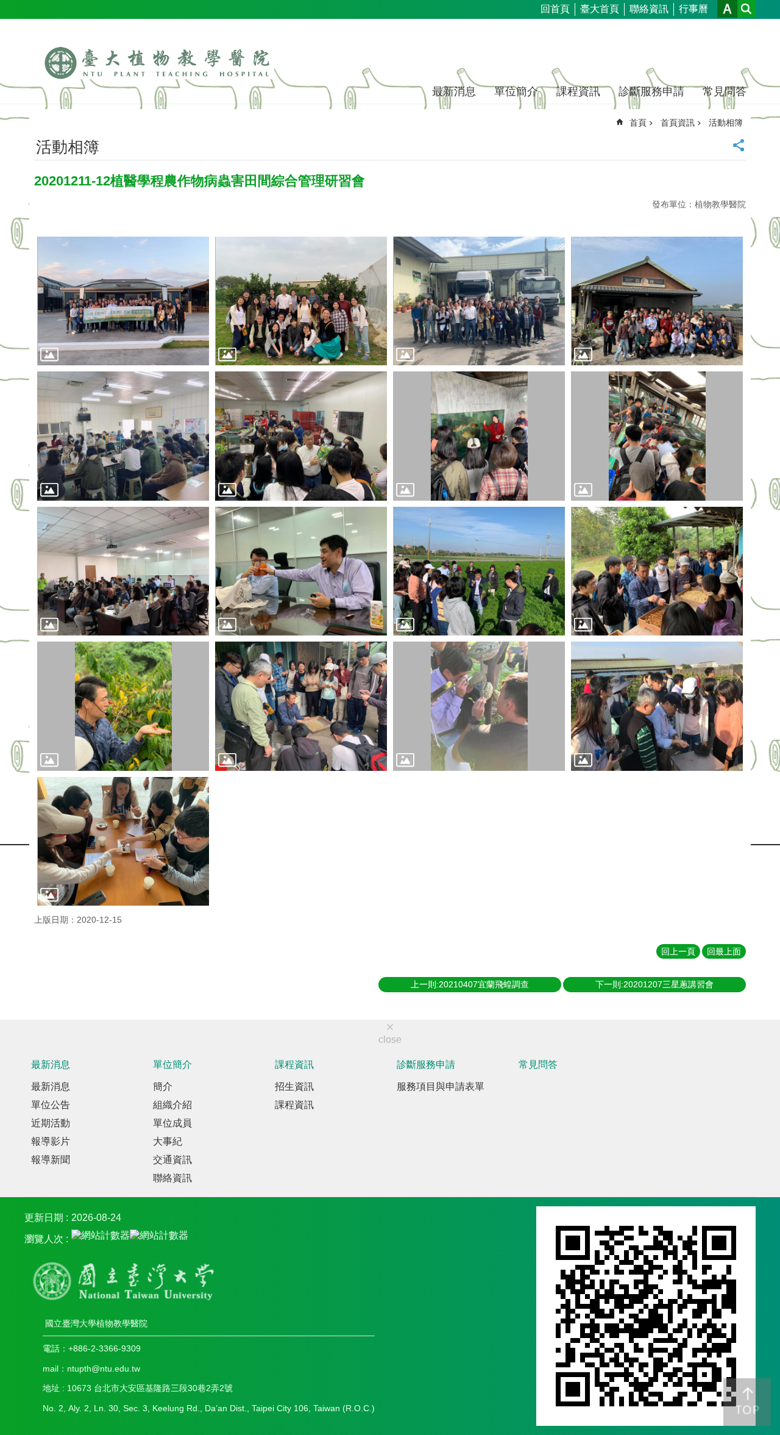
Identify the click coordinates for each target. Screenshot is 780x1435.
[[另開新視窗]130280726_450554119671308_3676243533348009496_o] (301, 571)
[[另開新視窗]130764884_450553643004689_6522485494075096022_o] (479, 436)
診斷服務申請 (651, 91)
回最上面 (724, 951)
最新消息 (454, 91)
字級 (727, 9)
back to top (747, 1402)
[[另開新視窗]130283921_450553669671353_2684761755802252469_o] (301, 706)
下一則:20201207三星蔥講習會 (654, 984)
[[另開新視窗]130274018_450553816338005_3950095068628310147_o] (479, 571)
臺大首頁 (599, 9)
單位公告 (50, 1105)
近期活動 (50, 1123)
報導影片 (50, 1141)
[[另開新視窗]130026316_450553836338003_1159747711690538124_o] (479, 301)
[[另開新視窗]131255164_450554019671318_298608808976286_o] (123, 571)
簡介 (162, 1086)
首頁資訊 (678, 122)
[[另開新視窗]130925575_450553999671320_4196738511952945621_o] (657, 436)
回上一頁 (678, 951)
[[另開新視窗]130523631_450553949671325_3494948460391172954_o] (123, 436)
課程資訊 (578, 91)
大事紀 (167, 1141)
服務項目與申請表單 (440, 1086)
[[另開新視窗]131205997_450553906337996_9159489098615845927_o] (301, 436)
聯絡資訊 (648, 9)
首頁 (638, 122)
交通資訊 (172, 1159)
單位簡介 (516, 91)
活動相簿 (726, 122)
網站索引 (746, 9)
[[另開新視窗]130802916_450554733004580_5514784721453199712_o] (123, 841)
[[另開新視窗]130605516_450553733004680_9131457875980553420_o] (301, 301)
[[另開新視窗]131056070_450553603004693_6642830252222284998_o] (123, 301)
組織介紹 (172, 1105)
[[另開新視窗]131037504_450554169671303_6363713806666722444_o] (479, 706)
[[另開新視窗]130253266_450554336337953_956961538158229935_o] (657, 571)
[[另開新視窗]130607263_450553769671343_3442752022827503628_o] (657, 706)
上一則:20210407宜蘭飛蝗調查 (470, 984)
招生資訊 (294, 1086)
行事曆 (693, 9)
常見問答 (724, 91)
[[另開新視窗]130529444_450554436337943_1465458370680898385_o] (657, 301)
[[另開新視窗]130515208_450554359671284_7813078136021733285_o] (123, 706)
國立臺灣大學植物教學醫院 (156, 53)
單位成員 (172, 1123)
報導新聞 (50, 1159)
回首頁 (555, 9)
